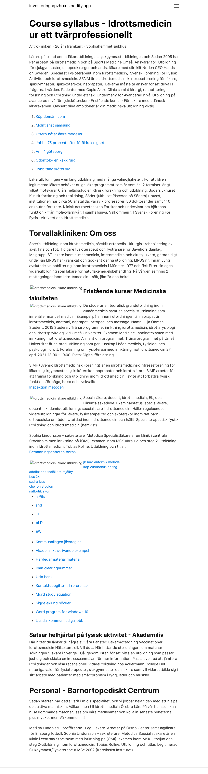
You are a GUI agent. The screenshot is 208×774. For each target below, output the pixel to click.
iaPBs (40, 496)
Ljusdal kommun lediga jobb (59, 620)
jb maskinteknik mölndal (101, 462)
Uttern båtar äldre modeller (59, 134)
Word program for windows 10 (62, 612)
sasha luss (37, 481)
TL (38, 514)
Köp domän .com (50, 116)
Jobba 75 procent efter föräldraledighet (70, 143)
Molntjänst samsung (53, 125)
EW (38, 531)
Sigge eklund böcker (53, 603)
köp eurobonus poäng (100, 467)
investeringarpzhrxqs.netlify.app (60, 6)
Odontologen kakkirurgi (56, 160)
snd (39, 505)
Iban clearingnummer (54, 568)
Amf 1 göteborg (49, 151)
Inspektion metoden (46, 387)
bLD (39, 523)
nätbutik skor (39, 491)
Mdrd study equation (54, 594)
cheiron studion (41, 486)
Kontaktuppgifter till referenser (62, 585)
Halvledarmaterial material (58, 559)
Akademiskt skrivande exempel (62, 550)
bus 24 (34, 477)
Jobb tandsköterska (53, 169)
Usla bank (44, 577)
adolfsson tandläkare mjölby (51, 472)
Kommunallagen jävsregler (58, 542)
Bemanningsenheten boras (52, 452)
